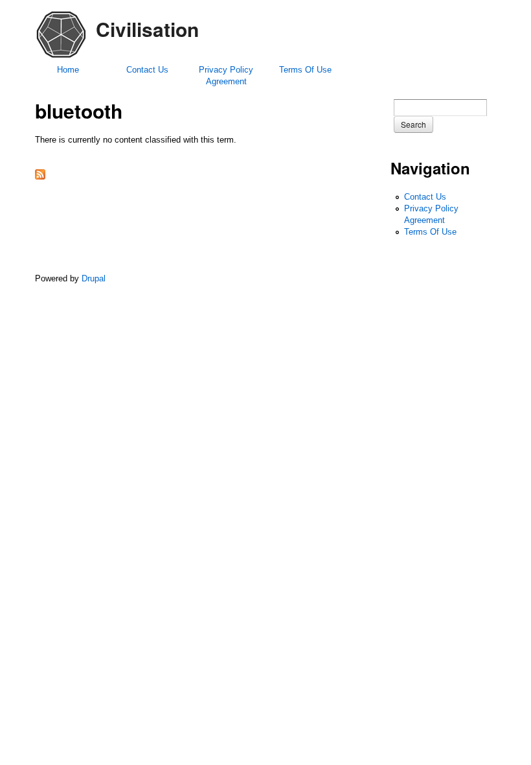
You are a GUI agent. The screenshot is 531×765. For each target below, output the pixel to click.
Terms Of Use (305, 70)
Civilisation (147, 29)
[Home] (61, 57)
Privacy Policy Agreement (226, 75)
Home (68, 70)
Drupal (94, 278)
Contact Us (147, 70)
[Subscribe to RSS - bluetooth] (40, 177)
